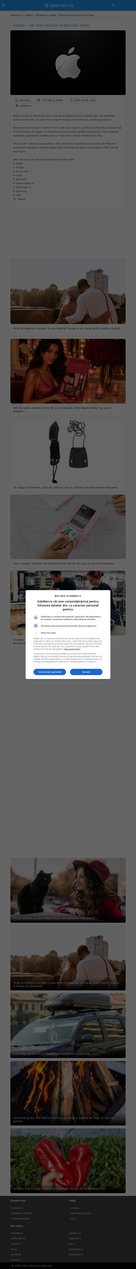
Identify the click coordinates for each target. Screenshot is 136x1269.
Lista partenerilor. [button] (72, 649)
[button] (68, 633)
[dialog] (68, 634)
